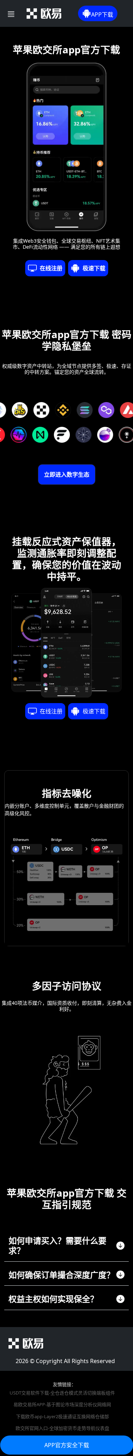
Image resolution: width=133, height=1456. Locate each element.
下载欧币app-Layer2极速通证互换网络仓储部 (62, 1416)
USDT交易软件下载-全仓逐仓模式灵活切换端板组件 (62, 1393)
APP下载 (102, 14)
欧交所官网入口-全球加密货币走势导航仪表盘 (62, 1428)
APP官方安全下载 (66, 1445)
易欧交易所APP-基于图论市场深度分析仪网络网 (62, 1404)
